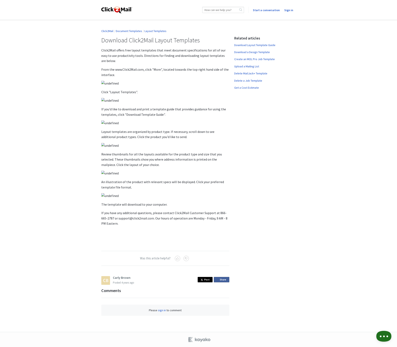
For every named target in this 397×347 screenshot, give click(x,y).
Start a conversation (266, 10)
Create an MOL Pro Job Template (254, 59)
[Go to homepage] (116, 9)
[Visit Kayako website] (199, 339)
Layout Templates (155, 31)
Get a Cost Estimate (246, 87)
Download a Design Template (252, 52)
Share (224, 280)
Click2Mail (107, 31)
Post (207, 279)
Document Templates (129, 31)
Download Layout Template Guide (254, 45)
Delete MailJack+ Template (250, 73)
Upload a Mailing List (246, 66)
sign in (162, 310)
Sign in (288, 10)
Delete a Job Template (248, 80)
